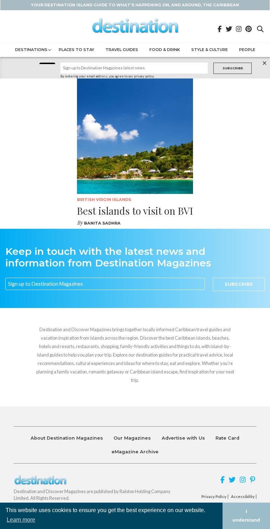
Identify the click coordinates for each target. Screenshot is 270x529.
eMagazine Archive (135, 451)
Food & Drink (164, 49)
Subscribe (233, 68)
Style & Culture (209, 49)
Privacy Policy (213, 497)
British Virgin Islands (104, 199)
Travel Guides (121, 49)
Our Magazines (132, 438)
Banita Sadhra (102, 223)
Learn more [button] (21, 520)
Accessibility (243, 497)
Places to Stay (76, 49)
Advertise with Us (183, 438)
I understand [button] (246, 516)
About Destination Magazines (67, 438)
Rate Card (227, 438)
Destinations (31, 49)
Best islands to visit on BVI (135, 210)
